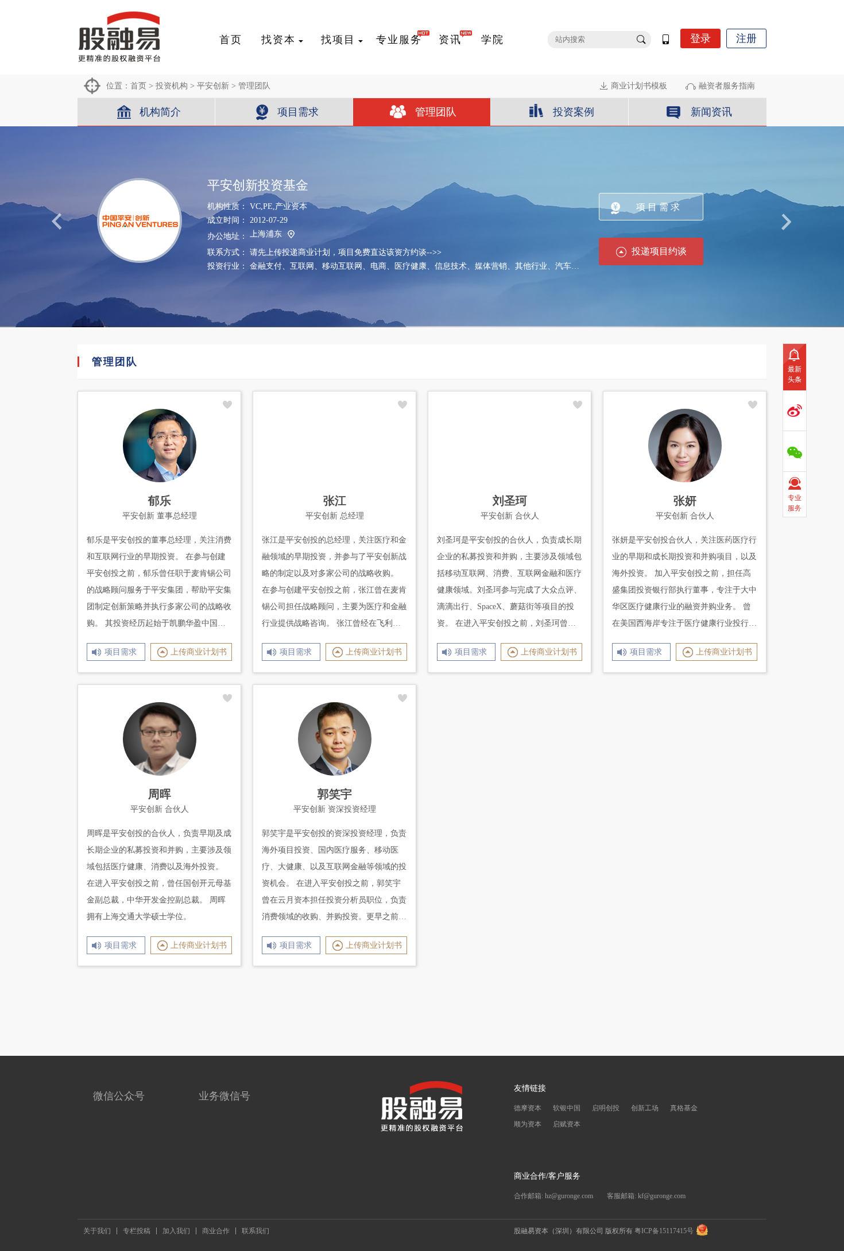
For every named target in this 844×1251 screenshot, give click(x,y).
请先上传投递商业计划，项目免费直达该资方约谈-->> (346, 252)
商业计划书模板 (639, 86)
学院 (492, 39)
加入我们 (176, 1230)
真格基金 (684, 1108)
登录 (700, 38)
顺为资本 (527, 1124)
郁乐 (159, 500)
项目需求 (298, 112)
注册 (746, 38)
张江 (334, 500)
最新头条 (795, 374)
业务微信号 (224, 1096)
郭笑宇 (335, 794)
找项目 (338, 39)
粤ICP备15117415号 (664, 1231)
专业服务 (399, 39)
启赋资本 (566, 1124)
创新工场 (645, 1108)
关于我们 (97, 1230)
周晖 (159, 794)
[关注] (227, 404)
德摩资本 (527, 1108)
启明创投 (606, 1108)
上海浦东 (266, 234)
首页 (230, 39)
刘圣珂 (510, 500)
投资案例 (573, 112)
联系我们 (255, 1230)
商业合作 (216, 1230)
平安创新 (213, 86)
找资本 (278, 39)
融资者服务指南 (727, 86)
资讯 (450, 39)
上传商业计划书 (199, 652)
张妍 (684, 500)
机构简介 (160, 112)
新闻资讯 (711, 112)
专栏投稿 (136, 1230)
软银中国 (566, 1108)
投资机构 (172, 86)
